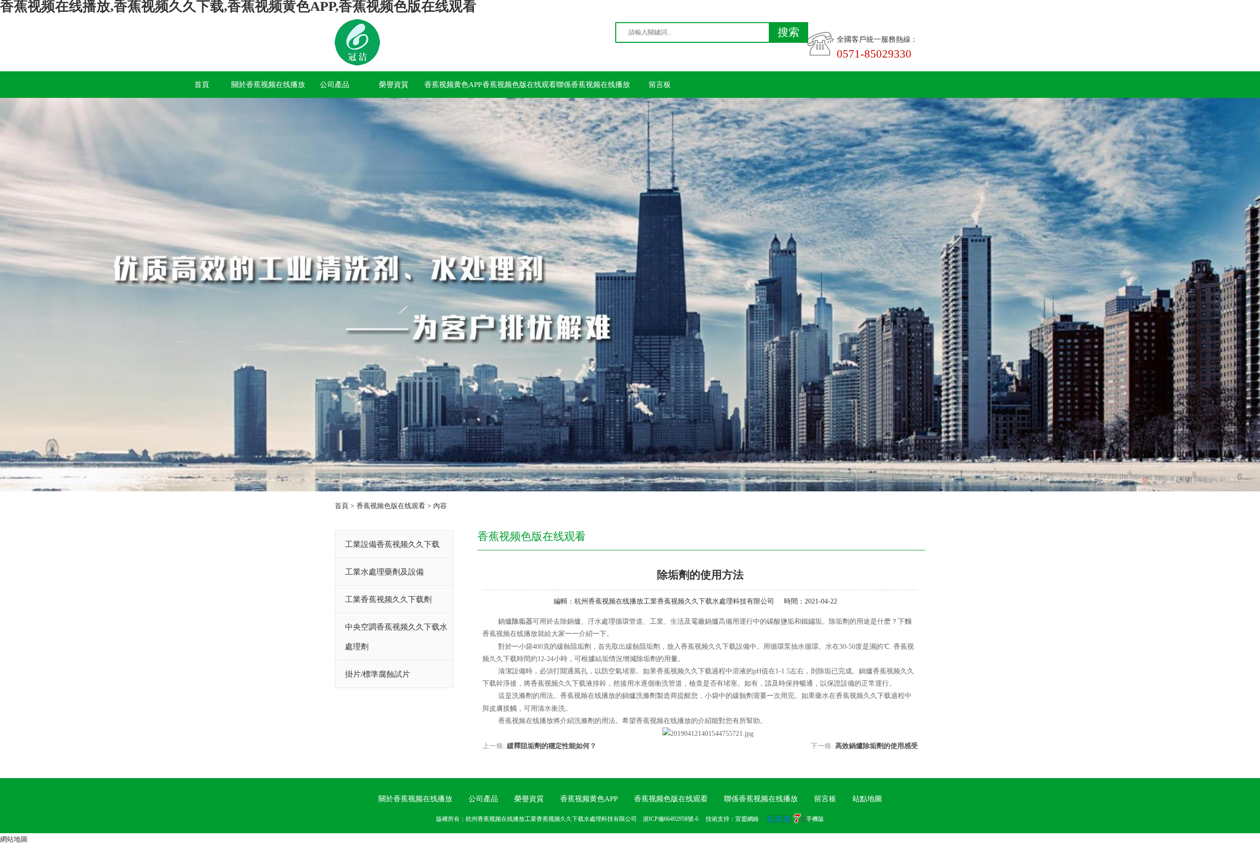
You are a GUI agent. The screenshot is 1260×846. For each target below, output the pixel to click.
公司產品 (334, 85)
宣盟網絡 (747, 819)
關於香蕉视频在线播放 (268, 85)
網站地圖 (14, 839)
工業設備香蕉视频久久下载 (392, 544)
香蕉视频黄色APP (453, 85)
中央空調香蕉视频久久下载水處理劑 (396, 637)
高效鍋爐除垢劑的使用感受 (876, 746)
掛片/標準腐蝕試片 (377, 674)
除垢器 (522, 621)
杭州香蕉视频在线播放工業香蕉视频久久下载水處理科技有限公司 (674, 601)
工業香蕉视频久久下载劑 (388, 599)
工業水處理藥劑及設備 (384, 572)
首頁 (201, 85)
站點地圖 (867, 799)
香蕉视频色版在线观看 (519, 85)
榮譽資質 (394, 85)
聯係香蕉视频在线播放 (593, 85)
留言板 (660, 85)
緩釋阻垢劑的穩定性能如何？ (552, 746)
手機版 (815, 819)
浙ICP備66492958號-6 (670, 819)
